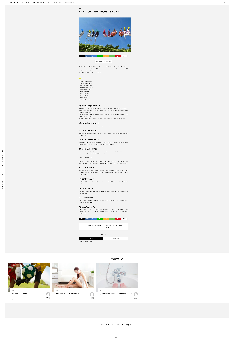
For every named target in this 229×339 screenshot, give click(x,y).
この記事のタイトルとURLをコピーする (103, 61)
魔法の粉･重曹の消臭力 (84, 91)
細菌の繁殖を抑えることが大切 (86, 83)
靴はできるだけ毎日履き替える (86, 85)
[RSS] (2, 336)
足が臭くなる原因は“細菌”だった (86, 81)
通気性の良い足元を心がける (85, 89)
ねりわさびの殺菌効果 (84, 95)
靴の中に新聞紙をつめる (84, 97)
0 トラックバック (116, 238)
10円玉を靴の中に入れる (85, 93)
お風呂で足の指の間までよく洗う (86, 87)
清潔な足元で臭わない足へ (86, 99)
